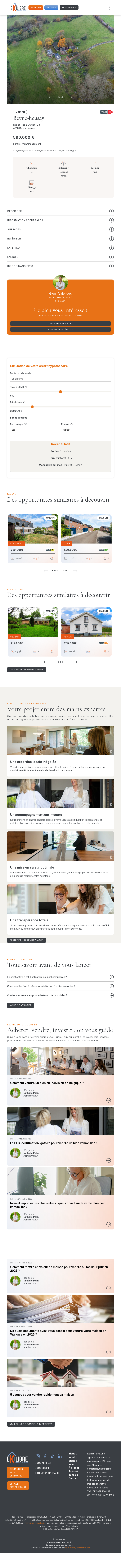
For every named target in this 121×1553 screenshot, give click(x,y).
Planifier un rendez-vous (26, 940)
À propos (74, 1467)
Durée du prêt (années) (21, 373)
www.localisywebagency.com (77, 1548)
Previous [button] (46, 570)
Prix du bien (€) (18, 402)
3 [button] (57, 570)
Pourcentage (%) (18, 424)
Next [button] (75, 570)
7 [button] (66, 570)
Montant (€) (67, 424)
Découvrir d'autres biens (27, 669)
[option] (60, 59)
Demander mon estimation (17, 1472)
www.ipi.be (29, 1523)
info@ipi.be (40, 1523)
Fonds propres (18, 417)
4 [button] (59, 570)
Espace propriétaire (18, 1485)
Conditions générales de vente (59, 1545)
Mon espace (69, 7)
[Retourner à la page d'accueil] (18, 7)
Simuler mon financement (27, 143)
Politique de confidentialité (59, 1542)
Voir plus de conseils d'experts (31, 1424)
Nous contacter (20, 1005)
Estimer (51, 7)
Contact (73, 1478)
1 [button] (52, 570)
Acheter (36, 7)
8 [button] (68, 570)
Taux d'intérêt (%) (19, 387)
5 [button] (61, 570)
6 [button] (63, 570)
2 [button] (55, 570)
